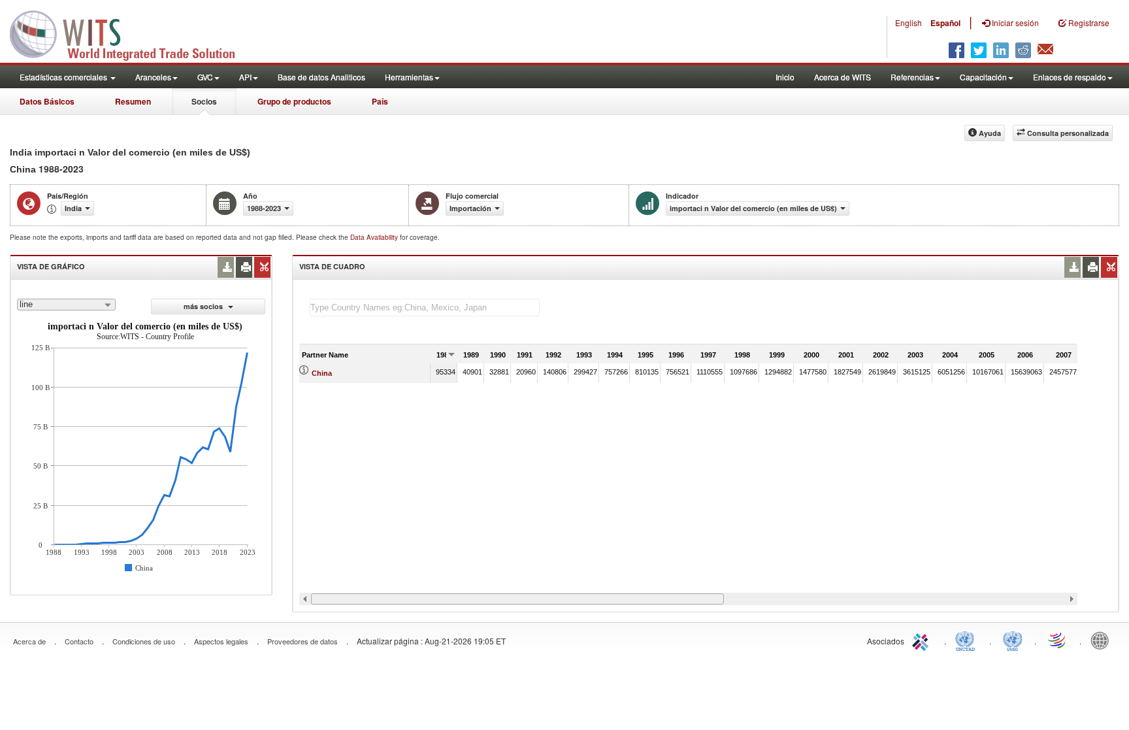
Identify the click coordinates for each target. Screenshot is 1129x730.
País (380, 101)
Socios (204, 101)
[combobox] (66, 304)
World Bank (1103, 640)
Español (945, 23)
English (908, 22)
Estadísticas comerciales (64, 76)
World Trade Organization (1058, 640)
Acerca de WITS (842, 76)
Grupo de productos (294, 101)
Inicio (785, 76)
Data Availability (375, 237)
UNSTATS (1013, 640)
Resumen (133, 101)
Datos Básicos (47, 101)
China (322, 373)
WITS (130, 32)
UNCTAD (968, 640)
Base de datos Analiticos (321, 76)
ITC (922, 640)
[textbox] (425, 307)
